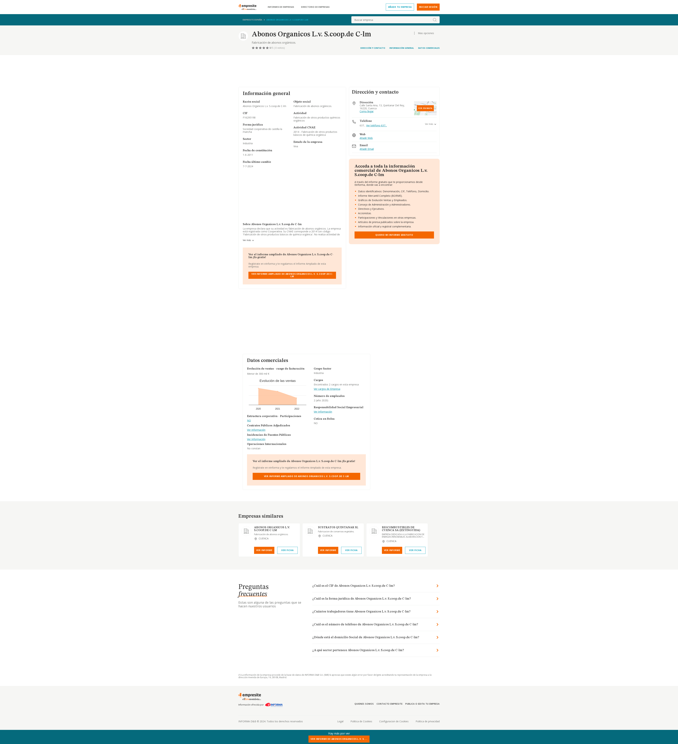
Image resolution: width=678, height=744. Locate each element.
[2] (257, 47)
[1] (253, 47)
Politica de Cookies (361, 721)
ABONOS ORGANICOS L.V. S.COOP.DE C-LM (272, 529)
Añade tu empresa (400, 6)
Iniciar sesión (428, 6)
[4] (264, 47)
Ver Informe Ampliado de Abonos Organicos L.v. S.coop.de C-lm (292, 275)
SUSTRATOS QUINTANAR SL (338, 527)
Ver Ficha (287, 550)
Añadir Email (367, 149)
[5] (267, 47)
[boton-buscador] (435, 19)
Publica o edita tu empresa (422, 703)
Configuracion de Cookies (394, 721)
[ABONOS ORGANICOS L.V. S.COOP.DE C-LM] (246, 531)
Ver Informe (264, 550)
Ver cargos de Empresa (327, 389)
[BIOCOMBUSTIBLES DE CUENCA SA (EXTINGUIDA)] (374, 531)
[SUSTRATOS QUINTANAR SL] (310, 531)
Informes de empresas (281, 7)
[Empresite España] (248, 7)
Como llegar (367, 111)
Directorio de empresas (315, 7)
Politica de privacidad (428, 721)
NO (249, 420)
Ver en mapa (425, 108)
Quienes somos (364, 703)
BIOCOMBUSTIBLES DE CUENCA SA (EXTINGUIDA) (401, 529)
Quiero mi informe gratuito (394, 234)
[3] (260, 47)
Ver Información (256, 429)
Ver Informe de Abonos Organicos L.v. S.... (339, 738)
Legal (340, 721)
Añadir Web (366, 138)
